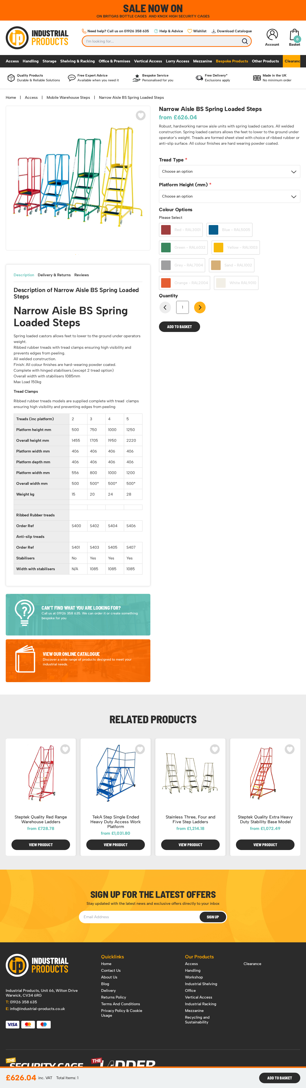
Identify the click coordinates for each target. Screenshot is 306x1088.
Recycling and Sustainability (197, 1019)
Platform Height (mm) (184, 185)
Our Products (199, 957)
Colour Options (175, 209)
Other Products (265, 61)
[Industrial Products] (37, 965)
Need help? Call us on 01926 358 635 (118, 31)
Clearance (293, 61)
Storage (49, 61)
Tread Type (172, 160)
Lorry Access (177, 61)
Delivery (108, 990)
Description (24, 275)
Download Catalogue (234, 31)
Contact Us (111, 970)
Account (272, 44)
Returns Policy (113, 997)
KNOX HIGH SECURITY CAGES (184, 16)
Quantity (168, 295)
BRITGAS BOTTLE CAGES (125, 16)
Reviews (81, 275)
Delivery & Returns (54, 275)
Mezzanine (202, 61)
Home (11, 97)
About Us (109, 977)
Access (12, 61)
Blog (105, 984)
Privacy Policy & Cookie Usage (121, 1013)
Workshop (194, 977)
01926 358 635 (21, 1002)
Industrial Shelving (201, 984)
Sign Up (213, 917)
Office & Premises (114, 61)
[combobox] (229, 171)
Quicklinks (112, 957)
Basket (294, 42)
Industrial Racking (200, 1004)
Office (190, 990)
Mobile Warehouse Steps (68, 97)
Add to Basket (179, 326)
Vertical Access (148, 61)
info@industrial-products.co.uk (35, 1008)
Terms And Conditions (120, 1004)
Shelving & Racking (77, 61)
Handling (31, 61)
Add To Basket (279, 1078)
